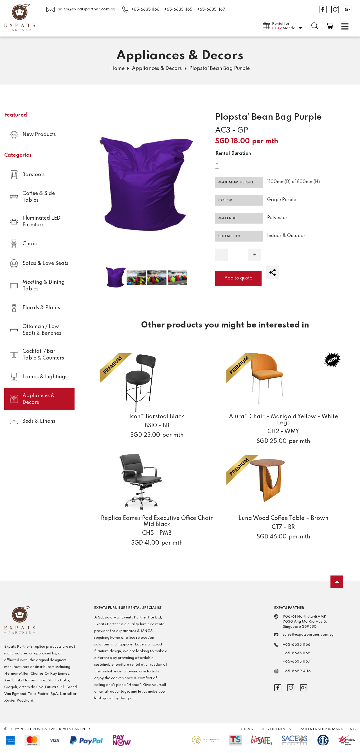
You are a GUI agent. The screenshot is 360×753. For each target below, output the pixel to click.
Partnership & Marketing (328, 729)
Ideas (247, 729)
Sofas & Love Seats (45, 263)
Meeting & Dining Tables (43, 286)
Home (117, 68)
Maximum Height (236, 182)
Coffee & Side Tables (38, 197)
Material (227, 218)
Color (225, 200)
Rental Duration (233, 153)
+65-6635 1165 (178, 10)
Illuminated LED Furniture (41, 222)
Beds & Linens (38, 421)
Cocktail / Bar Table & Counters (43, 355)
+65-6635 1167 (211, 10)
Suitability (229, 236)
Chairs (30, 243)
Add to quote (238, 278)
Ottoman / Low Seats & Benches (41, 330)
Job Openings (276, 729)
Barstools (33, 174)
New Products (39, 134)
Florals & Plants (41, 307)
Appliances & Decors (157, 68)
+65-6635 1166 (145, 10)
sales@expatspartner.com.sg (86, 9)
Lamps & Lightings (45, 376)
